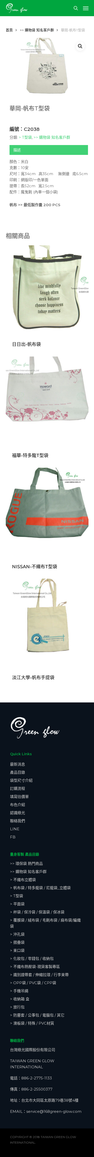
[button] (85, 8)
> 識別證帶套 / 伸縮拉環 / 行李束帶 (39, 974)
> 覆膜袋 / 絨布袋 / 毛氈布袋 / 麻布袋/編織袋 (45, 923)
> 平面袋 (17, 904)
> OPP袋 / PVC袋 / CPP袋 (33, 982)
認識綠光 (17, 812)
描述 (17, 150)
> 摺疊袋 (17, 942)
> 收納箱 (19, 999)
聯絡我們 (17, 820)
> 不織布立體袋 (23, 879)
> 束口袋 (17, 950)
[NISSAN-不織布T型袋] (47, 512)
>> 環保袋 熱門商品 (26, 863)
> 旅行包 (17, 1007)
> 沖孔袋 (17, 934)
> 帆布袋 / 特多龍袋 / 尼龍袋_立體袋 (40, 887)
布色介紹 (17, 804)
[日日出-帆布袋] (47, 289)
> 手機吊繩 (19, 990)
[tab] (49, 150)
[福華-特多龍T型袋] (47, 401)
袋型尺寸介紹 (21, 780)
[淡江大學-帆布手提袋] (47, 623)
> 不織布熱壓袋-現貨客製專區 (35, 966)
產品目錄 (17, 772)
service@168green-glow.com (53, 1111)
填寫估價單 (19, 796)
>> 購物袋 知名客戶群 (37, 30)
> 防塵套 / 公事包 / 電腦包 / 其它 (37, 1015)
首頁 (9, 30)
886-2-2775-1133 (36, 1078)
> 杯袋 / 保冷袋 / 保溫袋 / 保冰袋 (37, 912)
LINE (14, 829)
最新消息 (17, 764)
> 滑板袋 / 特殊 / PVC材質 (32, 1023)
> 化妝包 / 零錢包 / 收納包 (32, 958)
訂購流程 (17, 788)
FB (13, 837)
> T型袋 (25, 137)
